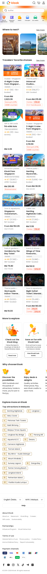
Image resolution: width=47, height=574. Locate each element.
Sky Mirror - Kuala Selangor (19, 454)
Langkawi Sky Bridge (16, 435)
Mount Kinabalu (14, 458)
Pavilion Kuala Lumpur (18, 482)
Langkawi (35, 411)
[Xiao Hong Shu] (32, 565)
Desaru (32, 439)
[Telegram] (28, 565)
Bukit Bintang (12, 425)
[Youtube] (8, 565)
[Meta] (3, 565)
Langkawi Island (14, 473)
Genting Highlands (14, 411)
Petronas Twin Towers (17, 420)
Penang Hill (38, 435)
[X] (18, 565)
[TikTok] (23, 565)
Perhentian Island (15, 477)
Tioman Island (14, 449)
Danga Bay (35, 463)
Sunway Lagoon (14, 463)
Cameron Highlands (15, 444)
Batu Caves (12, 416)
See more (40, 30)
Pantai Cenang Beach (17, 468)
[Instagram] (13, 565)
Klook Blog (24, 516)
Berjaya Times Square (17, 430)
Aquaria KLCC (13, 439)
